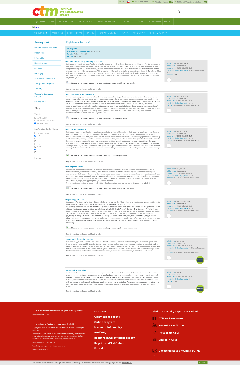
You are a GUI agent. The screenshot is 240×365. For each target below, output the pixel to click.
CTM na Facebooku (171, 318)
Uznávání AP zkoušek (105, 21)
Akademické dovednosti (44, 78)
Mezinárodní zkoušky (108, 327)
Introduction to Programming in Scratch (84, 61)
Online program (104, 322)
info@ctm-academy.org (40, 314)
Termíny (38, 114)
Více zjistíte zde (127, 363)
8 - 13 (38, 141)
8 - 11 (38, 139)
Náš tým (125, 33)
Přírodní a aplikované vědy (45, 47)
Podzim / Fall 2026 (42, 123)
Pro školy (138, 21)
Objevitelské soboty (107, 316)
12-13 (38, 152)
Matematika (39, 52)
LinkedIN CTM (168, 339)
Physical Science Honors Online (80, 94)
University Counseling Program (43, 95)
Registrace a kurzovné (108, 33)
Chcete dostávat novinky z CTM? (179, 350)
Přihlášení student (189, 2)
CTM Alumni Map (153, 21)
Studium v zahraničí (158, 33)
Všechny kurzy (40, 101)
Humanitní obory (41, 63)
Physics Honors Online (76, 129)
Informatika (39, 58)
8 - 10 (38, 136)
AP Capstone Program (44, 83)
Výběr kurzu (58, 33)
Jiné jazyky (38, 73)
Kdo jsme (100, 311)
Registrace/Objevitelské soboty (114, 337)
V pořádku (202, 363)
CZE (123, 2)
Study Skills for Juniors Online (79, 239)
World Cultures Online (76, 270)
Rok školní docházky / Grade (46, 129)
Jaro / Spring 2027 (42, 118)
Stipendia (90, 33)
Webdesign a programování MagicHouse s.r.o (48, 346)
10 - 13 (39, 147)
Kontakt (168, 21)
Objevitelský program (44, 21)
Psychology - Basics (75, 199)
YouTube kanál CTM (171, 325)
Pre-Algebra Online (74, 166)
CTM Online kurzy (65, 21)
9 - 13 (38, 144)
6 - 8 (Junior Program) (43, 133)
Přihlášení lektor (161, 2)
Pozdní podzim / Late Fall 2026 (46, 121)
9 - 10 (38, 150)
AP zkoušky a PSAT (84, 21)
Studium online (41, 33)
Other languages (141, 2)
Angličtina (38, 68)
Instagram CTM (169, 332)
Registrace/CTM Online (109, 343)
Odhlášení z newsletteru (41, 349)
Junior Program (74, 33)
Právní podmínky (38, 342)
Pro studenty (139, 33)
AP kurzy (38, 88)
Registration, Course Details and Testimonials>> (84, 89)
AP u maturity (124, 21)
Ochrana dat (50, 342)
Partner (37, 158)
